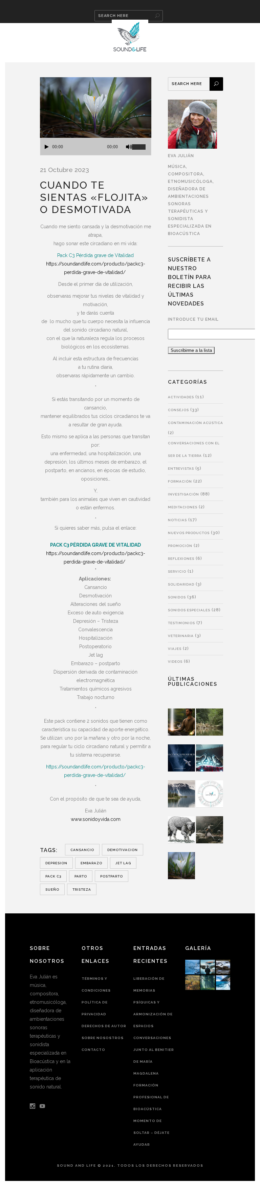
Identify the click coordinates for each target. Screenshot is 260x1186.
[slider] (141, 144)
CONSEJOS (178, 410)
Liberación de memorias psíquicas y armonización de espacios (153, 1002)
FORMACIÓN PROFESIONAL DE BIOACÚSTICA (151, 1097)
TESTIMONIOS (181, 623)
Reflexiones (181, 558)
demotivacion (122, 850)
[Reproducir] (46, 147)
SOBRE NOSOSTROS (103, 1038)
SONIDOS (177, 597)
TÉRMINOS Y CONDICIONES (96, 984)
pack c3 (53, 876)
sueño (52, 889)
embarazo (91, 863)
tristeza (81, 889)
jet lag (123, 863)
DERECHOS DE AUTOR (104, 1026)
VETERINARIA (181, 636)
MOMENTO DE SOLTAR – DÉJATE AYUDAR (151, 1132)
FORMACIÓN (180, 481)
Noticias (177, 520)
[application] (95, 146)
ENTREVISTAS (181, 468)
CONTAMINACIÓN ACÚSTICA (195, 423)
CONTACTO (93, 1050)
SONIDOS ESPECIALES (189, 610)
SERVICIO (177, 571)
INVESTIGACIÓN (183, 494)
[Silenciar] (129, 146)
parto (80, 876)
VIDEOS (175, 661)
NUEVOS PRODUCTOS (189, 533)
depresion (56, 863)
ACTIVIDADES (181, 397)
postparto (111, 876)
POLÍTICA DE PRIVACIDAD (95, 1008)
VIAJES (174, 649)
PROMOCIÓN (180, 546)
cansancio (82, 850)
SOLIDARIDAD (181, 584)
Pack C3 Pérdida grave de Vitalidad (95, 255)
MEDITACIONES (182, 507)
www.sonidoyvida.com (96, 819)
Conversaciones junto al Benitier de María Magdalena (153, 1055)
